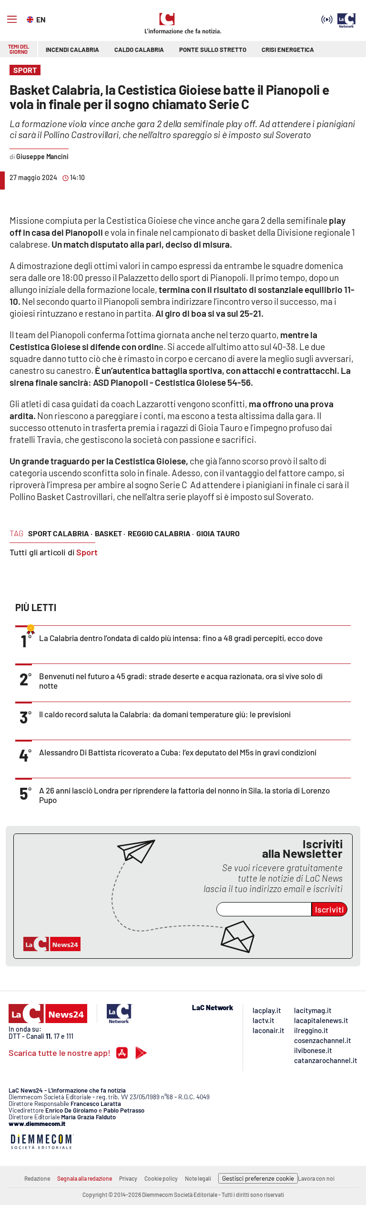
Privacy (128, 1178)
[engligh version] (31, 18)
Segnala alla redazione (84, 1178)
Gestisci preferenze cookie (258, 1178)
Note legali (198, 1178)
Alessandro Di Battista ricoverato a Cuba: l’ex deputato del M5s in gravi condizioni (177, 752)
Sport (87, 552)
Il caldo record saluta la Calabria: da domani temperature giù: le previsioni (165, 714)
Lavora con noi (316, 1178)
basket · (110, 533)
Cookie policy (161, 1178)
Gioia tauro (218, 533)
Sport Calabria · (60, 533)
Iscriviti (329, 909)
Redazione (37, 1178)
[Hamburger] (12, 19)
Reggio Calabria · (161, 533)
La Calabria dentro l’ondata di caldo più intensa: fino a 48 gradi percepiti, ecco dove (181, 638)
